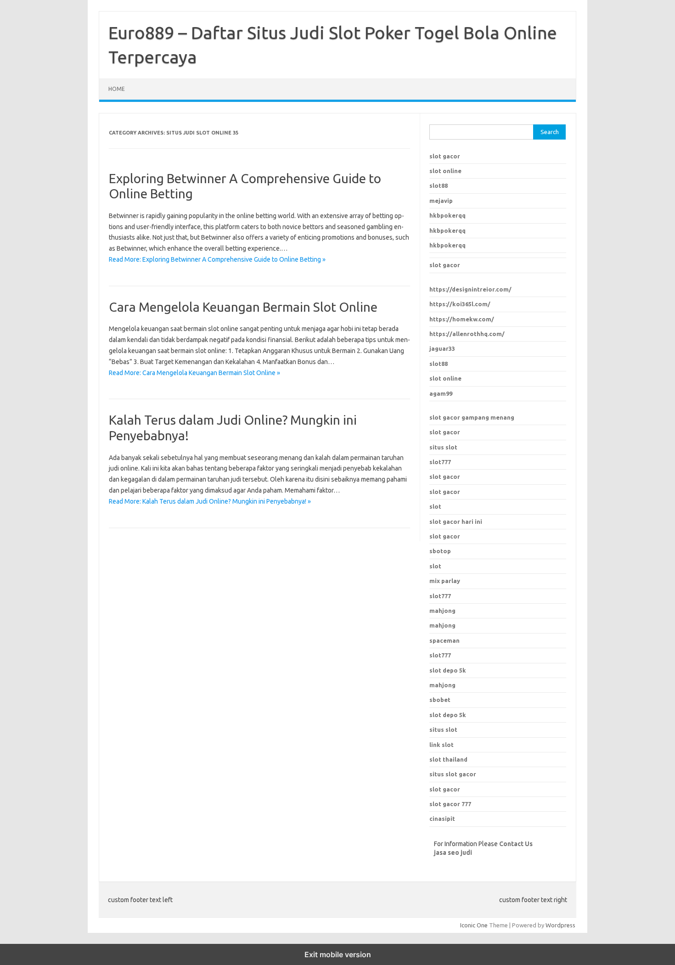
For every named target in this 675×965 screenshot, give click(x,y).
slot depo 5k (447, 670)
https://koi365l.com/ (459, 304)
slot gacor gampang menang (471, 417)
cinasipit (442, 818)
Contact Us (516, 843)
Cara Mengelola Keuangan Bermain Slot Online (243, 307)
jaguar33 (442, 348)
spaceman (444, 640)
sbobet (439, 699)
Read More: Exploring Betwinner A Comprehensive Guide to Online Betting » (217, 259)
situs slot (443, 447)
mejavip (441, 200)
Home (116, 89)
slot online (445, 171)
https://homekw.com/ (461, 319)
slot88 (438, 185)
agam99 (440, 393)
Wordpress (560, 925)
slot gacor (444, 156)
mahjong (442, 625)
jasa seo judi (453, 852)
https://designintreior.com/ (470, 289)
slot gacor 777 (450, 804)
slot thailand (448, 759)
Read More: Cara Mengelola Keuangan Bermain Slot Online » (194, 372)
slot (435, 506)
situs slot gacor (452, 774)
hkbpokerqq (447, 215)
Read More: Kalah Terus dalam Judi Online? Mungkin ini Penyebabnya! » (210, 501)
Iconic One (474, 925)
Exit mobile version (337, 954)
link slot (441, 744)
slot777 (440, 462)
